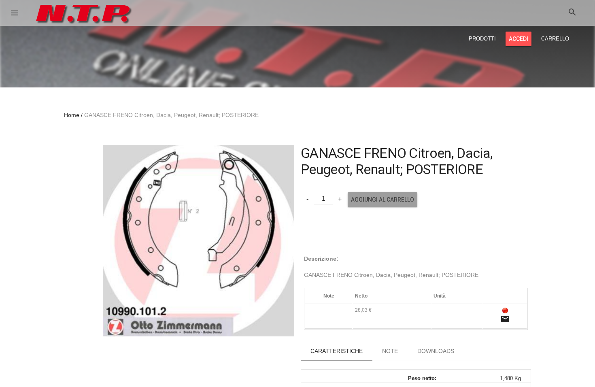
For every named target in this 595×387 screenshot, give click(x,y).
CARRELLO (555, 39)
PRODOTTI (482, 39)
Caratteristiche (336, 351)
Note (390, 351)
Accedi (518, 39)
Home (71, 115)
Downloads (435, 351)
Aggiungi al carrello (382, 199)
